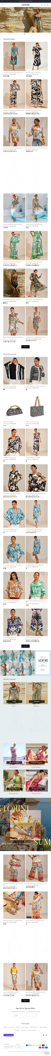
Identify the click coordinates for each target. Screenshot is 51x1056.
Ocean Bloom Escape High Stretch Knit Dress (35, 529)
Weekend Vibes (36, 793)
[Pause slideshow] (31, 34)
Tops (13, 706)
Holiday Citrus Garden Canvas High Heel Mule (12, 920)
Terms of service (38, 1051)
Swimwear (36, 733)
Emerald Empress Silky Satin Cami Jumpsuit (12, 299)
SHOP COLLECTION (25, 824)
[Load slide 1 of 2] (23, 34)
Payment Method (24, 1027)
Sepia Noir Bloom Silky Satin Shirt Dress (11, 493)
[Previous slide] (19, 34)
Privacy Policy (24, 1030)
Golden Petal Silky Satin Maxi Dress (33, 457)
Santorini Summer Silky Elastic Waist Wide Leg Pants (36, 883)
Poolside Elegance (36, 767)
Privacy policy (31, 1051)
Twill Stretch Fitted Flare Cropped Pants (34, 957)
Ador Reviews (11, 1027)
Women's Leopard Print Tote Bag (32, 421)
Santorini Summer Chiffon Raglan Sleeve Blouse (13, 957)
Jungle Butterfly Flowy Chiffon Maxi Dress (34, 299)
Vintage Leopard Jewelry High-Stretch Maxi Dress (36, 337)
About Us (5, 1027)
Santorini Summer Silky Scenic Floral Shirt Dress (13, 147)
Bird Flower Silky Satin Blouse (9, 637)
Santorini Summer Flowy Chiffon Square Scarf (35, 920)
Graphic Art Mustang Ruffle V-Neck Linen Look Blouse (12, 187)
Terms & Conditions (32, 1030)
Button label (25, 19)
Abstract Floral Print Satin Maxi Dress (33, 72)
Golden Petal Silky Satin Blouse (9, 457)
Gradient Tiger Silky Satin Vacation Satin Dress (12, 224)
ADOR (12, 1051)
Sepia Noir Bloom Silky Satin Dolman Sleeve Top (35, 493)
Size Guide (17, 1030)
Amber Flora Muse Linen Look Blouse (10, 600)
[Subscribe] (35, 1015)
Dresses (13, 733)
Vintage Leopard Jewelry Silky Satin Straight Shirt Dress (13, 338)
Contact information (44, 1052)
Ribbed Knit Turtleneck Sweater (9, 386)
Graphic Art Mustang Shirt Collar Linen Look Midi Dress (36, 187)
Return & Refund (43, 1027)
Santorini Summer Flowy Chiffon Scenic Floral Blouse (36, 147)
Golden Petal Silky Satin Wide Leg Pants (34, 110)
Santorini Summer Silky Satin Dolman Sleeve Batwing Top (14, 884)
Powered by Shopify (17, 1051)
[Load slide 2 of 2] (25, 34)
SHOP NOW (25, 663)
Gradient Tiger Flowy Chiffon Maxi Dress (34, 224)
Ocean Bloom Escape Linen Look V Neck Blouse (13, 565)
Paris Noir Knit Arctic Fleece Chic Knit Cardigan (35, 386)
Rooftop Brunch (13, 793)
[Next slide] (28, 34)
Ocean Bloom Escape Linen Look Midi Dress (35, 565)
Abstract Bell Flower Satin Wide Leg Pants (34, 261)
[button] (2, 4)
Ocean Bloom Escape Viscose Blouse (10, 529)
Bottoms (36, 706)
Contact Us (18, 1027)
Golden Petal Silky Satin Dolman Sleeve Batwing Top (14, 110)
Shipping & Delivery (34, 1027)
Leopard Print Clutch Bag (8, 421)
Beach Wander (13, 767)
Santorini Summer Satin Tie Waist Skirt (11, 992)
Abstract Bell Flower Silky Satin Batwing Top (12, 261)
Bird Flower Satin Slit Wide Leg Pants (33, 637)
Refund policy (24, 1051)
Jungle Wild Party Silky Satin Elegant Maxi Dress (13, 72)
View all (25, 346)
